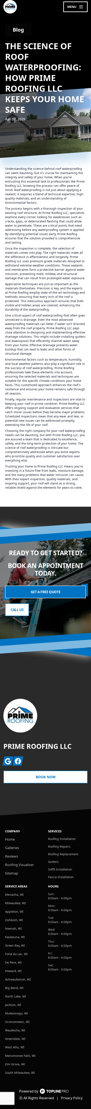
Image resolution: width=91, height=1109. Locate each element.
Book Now (45, 777)
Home (10, 839)
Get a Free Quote (46, 592)
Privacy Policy (72, 1098)
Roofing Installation (62, 839)
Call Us (17, 609)
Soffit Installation (60, 869)
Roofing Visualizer (19, 864)
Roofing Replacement (63, 854)
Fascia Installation (61, 877)
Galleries (12, 847)
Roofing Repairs (59, 846)
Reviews (11, 856)
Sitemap (11, 873)
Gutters (53, 862)
